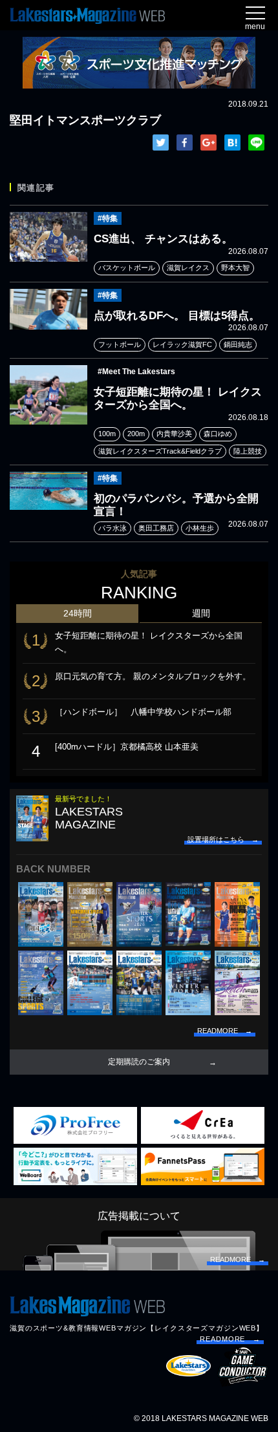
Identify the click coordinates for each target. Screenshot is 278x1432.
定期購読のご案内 (139, 1062)
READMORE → (230, 1339)
